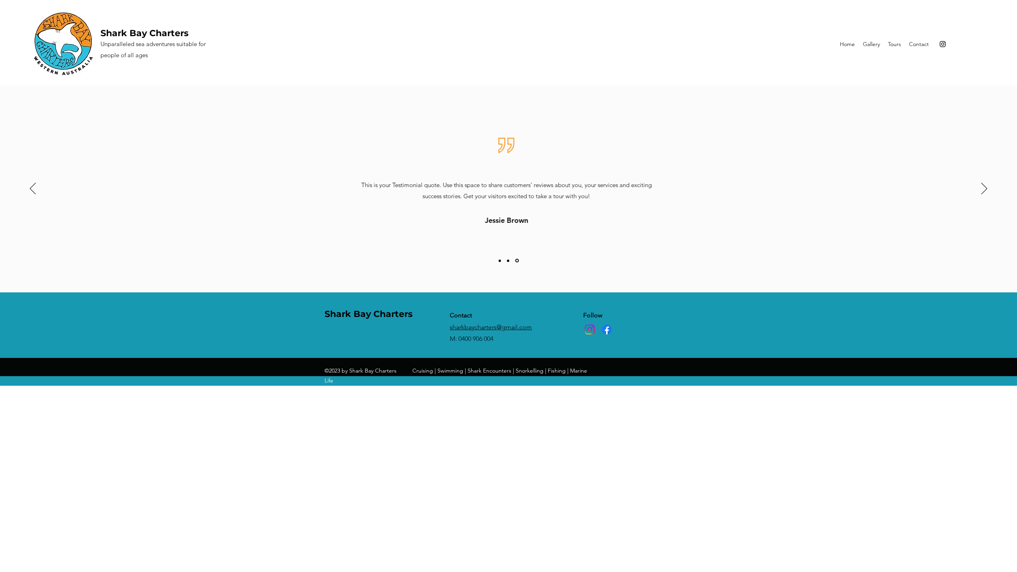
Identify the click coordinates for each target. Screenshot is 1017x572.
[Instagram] (943, 44)
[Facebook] (606, 329)
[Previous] (33, 189)
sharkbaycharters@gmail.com (491, 327)
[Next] (984, 189)
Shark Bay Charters (145, 33)
